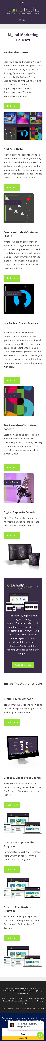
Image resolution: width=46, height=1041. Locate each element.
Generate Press (23, 998)
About (37, 988)
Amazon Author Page (20, 991)
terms (42, 1009)
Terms (20, 993)
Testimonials (7, 991)
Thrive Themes (34, 998)
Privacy (39, 991)
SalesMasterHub (14, 1001)
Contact (26, 993)
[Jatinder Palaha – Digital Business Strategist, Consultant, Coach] (23, 10)
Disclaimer (32, 991)
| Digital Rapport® (27, 988)
